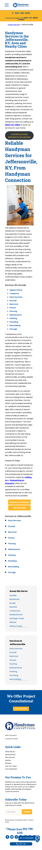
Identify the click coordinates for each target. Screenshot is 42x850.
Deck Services (16, 297)
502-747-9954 (31, 18)
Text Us (22, 844)
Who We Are (10, 757)
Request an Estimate (19, 502)
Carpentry (14, 293)
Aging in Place (16, 290)
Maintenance (16, 315)
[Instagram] (16, 837)
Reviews (8, 763)
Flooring (13, 311)
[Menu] (6, 5)
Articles (8, 760)
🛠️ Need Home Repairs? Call (14, 18)
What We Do (10, 752)
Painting (13, 318)
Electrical (14, 304)
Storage (13, 329)
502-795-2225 (22, 13)
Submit (27, 812)
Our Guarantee (11, 769)
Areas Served (14, 24)
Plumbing (14, 322)
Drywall (13, 300)
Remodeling (15, 325)
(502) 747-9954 (12, 125)
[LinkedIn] (12, 837)
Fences (13, 307)
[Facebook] (7, 837)
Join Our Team (11, 766)
